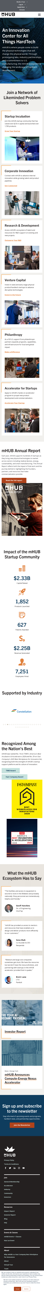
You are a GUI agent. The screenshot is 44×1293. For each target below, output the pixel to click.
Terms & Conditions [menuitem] (11, 1164)
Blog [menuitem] (5, 1219)
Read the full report (14, 480)
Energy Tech (14, 1071)
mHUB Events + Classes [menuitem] (12, 1237)
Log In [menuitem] (21, 4)
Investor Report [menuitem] (10, 1215)
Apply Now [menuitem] (21, 7)
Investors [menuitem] (7, 1197)
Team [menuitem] (6, 1269)
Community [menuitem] (8, 1193)
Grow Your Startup (12, 131)
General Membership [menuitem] (11, 1182)
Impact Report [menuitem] (9, 1211)
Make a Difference (12, 352)
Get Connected (11, 186)
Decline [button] (26, 1289)
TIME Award (11, 770)
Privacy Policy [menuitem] (9, 1160)
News (6, 1071)
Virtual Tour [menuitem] (8, 1265)
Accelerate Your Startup (15, 403)
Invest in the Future (13, 295)
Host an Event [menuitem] (9, 1240)
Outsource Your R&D (13, 240)
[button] (4, 724)
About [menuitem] (6, 1261)
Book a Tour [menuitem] (21, 2)
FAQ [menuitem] (5, 1223)
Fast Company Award (14, 777)
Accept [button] (17, 1289)
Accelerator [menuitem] (8, 1186)
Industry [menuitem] (7, 1189)
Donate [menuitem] (22, 10)
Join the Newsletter (22, 1125)
